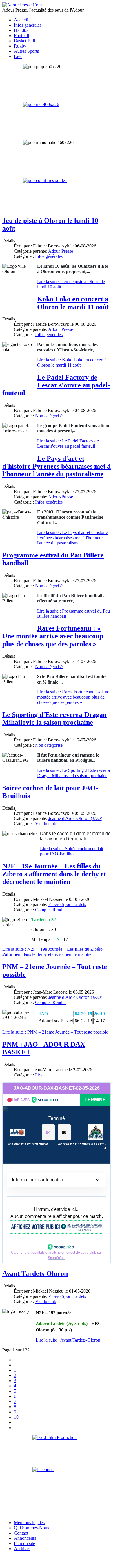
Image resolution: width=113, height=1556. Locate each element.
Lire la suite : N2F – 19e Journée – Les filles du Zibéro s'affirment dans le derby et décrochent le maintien (52, 952)
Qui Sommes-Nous (31, 1527)
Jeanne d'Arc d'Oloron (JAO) (75, 818)
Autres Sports (26, 51)
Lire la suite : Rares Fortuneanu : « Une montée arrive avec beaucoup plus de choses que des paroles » (73, 697)
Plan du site (24, 1543)
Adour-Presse (60, 251)
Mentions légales (29, 1522)
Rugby (20, 45)
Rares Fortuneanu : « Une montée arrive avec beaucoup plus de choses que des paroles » (52, 636)
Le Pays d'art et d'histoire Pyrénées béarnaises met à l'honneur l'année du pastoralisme (56, 466)
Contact (21, 1533)
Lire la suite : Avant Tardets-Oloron (68, 1340)
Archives (22, 1548)
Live (18, 56)
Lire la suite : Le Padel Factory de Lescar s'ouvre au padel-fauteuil (68, 443)
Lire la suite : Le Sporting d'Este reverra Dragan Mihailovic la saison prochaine (73, 773)
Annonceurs (25, 1538)
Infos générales (27, 25)
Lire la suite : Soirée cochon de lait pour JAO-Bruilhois (71, 851)
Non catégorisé (49, 415)
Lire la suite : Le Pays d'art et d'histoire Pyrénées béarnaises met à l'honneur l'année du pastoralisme (72, 537)
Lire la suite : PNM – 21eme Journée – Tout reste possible (55, 1032)
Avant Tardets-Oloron (35, 1273)
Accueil (21, 19)
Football (21, 35)
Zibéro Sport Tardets (67, 904)
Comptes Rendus (50, 909)
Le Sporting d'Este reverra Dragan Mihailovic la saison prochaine (54, 718)
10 (16, 1417)
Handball (22, 30)
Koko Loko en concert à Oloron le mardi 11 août (73, 303)
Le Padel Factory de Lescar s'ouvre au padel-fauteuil (56, 385)
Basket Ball (24, 40)
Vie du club (45, 823)
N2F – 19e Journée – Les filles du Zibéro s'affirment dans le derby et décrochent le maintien (54, 874)
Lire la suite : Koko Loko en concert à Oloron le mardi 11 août (72, 362)
